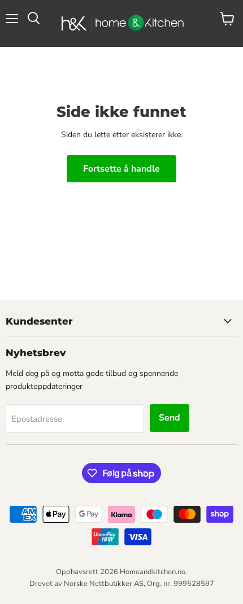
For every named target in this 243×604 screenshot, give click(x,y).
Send (169, 418)
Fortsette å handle (121, 169)
